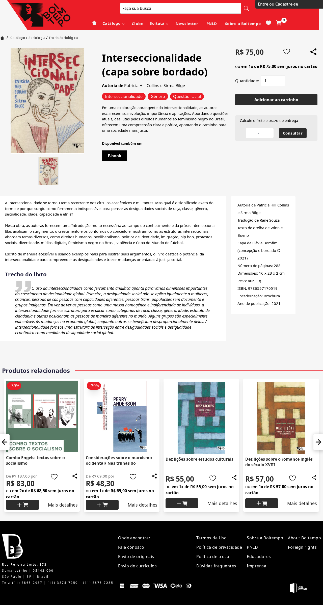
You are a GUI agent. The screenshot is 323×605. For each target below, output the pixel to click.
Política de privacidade (219, 547)
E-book (114, 156)
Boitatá (157, 23)
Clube (138, 23)
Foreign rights (302, 547)
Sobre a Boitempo (243, 23)
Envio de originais (136, 556)
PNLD (211, 23)
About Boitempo (304, 538)
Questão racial (187, 96)
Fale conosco (131, 547)
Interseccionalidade (124, 96)
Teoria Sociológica (63, 37)
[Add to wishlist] (286, 51)
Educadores (259, 556)
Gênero (158, 96)
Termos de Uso (211, 538)
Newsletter (187, 23)
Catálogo (111, 23)
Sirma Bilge (174, 85)
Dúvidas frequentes (216, 566)
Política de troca (212, 556)
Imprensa (256, 566)
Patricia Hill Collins (141, 85)
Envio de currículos (137, 566)
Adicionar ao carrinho (276, 99)
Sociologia (37, 37)
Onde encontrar (134, 538)
